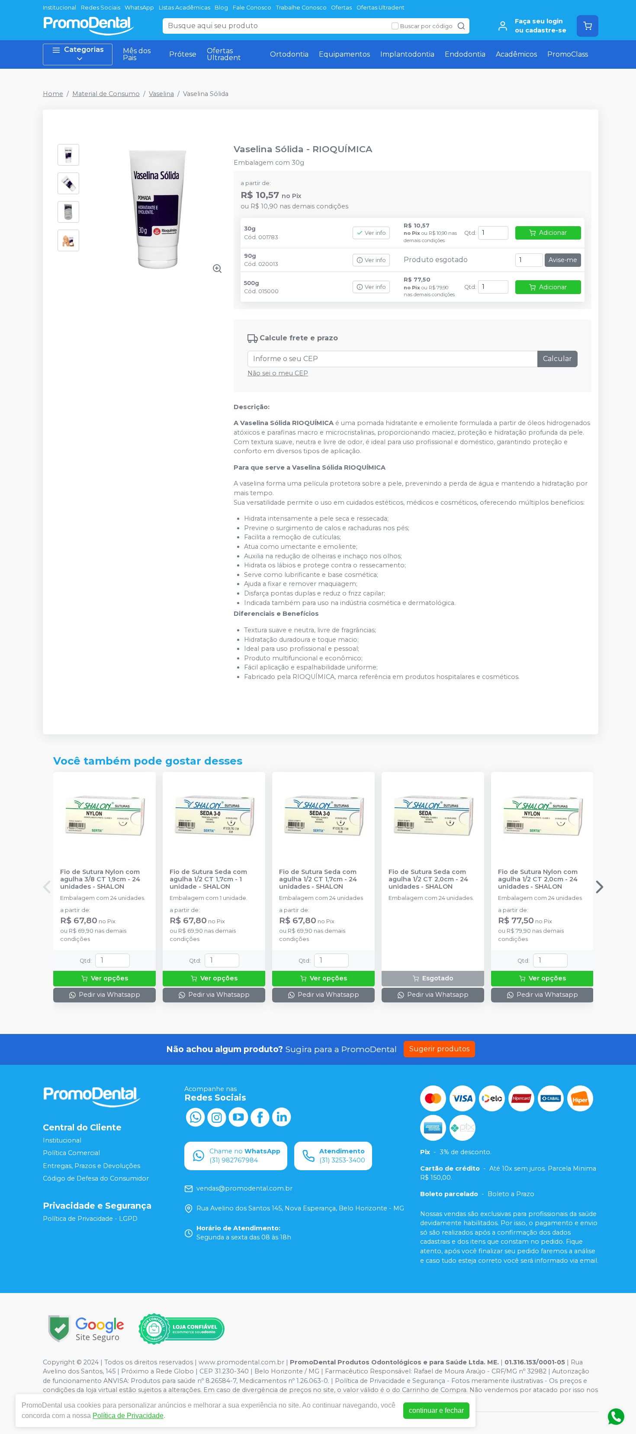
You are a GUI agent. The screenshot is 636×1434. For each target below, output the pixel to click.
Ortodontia (289, 54)
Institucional (59, 7)
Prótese (182, 54)
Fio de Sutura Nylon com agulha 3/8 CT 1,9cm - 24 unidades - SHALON (100, 879)
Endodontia (465, 54)
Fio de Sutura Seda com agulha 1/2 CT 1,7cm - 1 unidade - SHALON (208, 879)
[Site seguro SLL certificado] (86, 1328)
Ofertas (341, 7)
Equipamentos (344, 54)
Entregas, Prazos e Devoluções (91, 1166)
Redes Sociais (100, 7)
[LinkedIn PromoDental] (281, 1116)
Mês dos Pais (137, 54)
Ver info (375, 233)
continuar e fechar (436, 1410)
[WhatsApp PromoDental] (195, 1116)
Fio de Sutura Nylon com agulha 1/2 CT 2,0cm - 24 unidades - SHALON (538, 879)
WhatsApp (139, 7)
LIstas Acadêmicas (184, 7)
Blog (221, 7)
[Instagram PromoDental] (217, 1116)
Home (53, 94)
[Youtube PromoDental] (238, 1116)
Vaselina (161, 94)
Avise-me (563, 260)
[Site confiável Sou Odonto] (181, 1328)
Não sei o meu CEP (277, 373)
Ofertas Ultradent (381, 7)
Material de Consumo (106, 94)
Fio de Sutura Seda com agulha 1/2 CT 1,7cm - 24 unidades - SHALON (318, 879)
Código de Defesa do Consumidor (96, 1179)
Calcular (557, 359)
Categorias (84, 49)
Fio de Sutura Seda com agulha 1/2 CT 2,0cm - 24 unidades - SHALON (428, 879)
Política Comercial (71, 1153)
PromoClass (567, 54)
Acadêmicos (516, 54)
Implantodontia (407, 54)
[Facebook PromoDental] (260, 1116)
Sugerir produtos (439, 1049)
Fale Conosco (252, 7)
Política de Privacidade (128, 1415)
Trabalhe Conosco (301, 7)
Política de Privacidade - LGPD (90, 1219)
